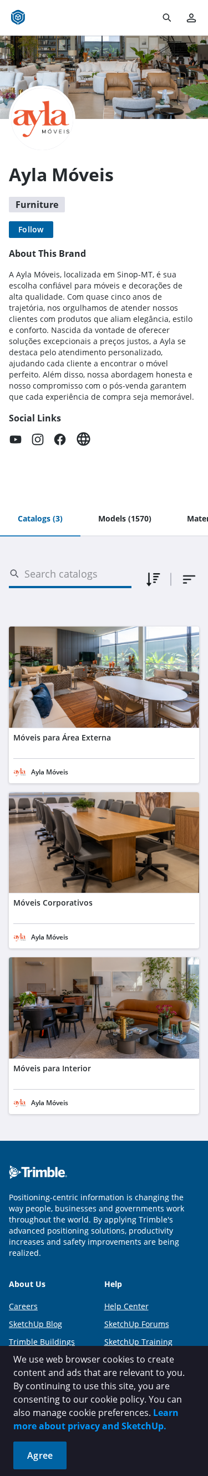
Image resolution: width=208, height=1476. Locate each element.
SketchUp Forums (136, 1324)
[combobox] (189, 579)
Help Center (126, 1306)
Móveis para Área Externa (62, 737)
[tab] (40, 519)
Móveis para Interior (52, 1068)
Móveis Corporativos (53, 902)
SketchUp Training (138, 1341)
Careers (23, 1306)
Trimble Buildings (42, 1341)
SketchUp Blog (35, 1324)
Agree (40, 1455)
